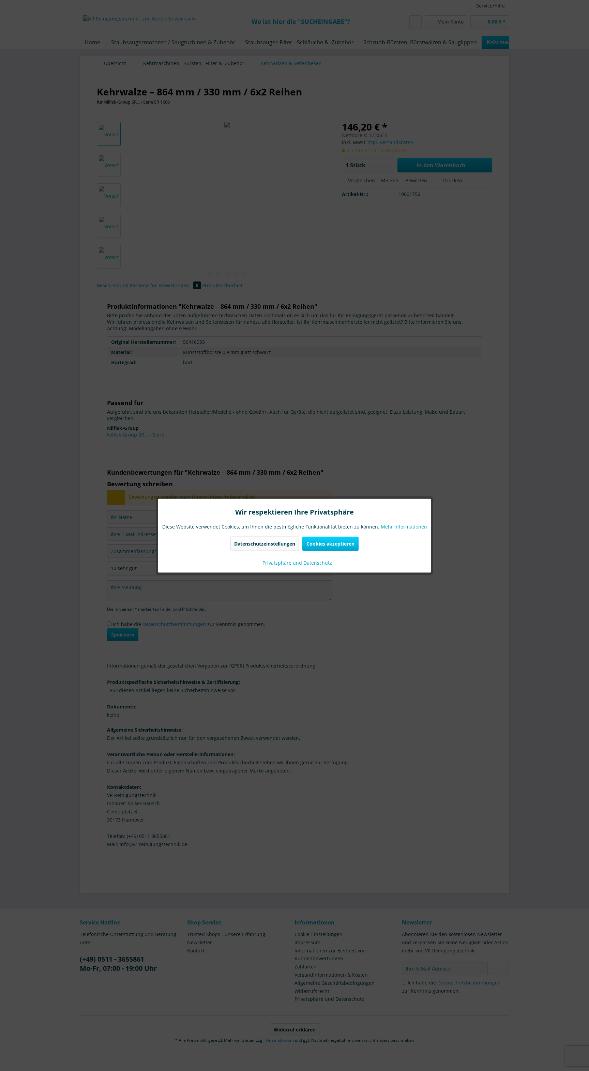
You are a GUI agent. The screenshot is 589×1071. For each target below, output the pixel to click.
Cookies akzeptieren (330, 543)
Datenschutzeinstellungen (264, 543)
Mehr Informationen (404, 526)
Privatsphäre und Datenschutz (296, 562)
